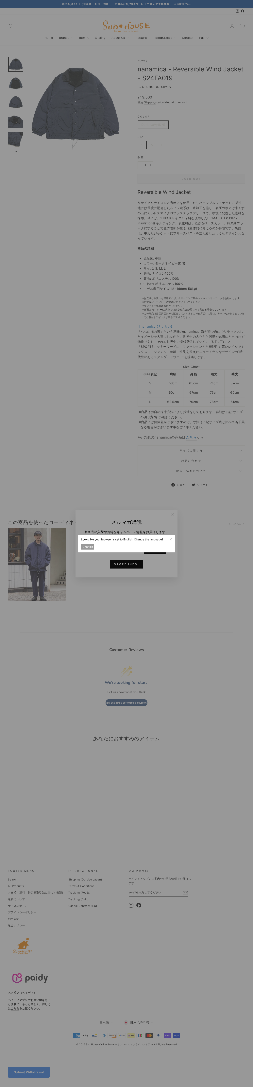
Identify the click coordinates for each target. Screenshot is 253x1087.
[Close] (170, 539)
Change (87, 546)
